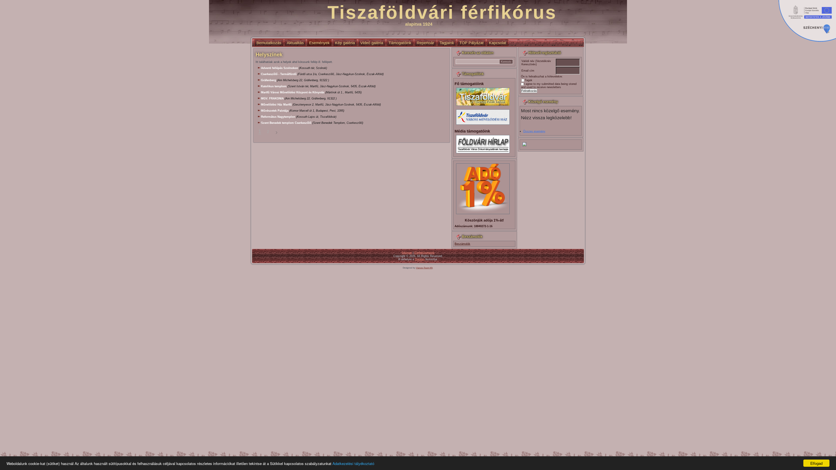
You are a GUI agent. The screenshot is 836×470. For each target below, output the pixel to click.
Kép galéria (345, 43)
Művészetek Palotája (274, 110)
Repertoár (425, 43)
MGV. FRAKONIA (272, 98)
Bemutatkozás (268, 43)
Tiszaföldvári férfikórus (442, 12)
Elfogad (816, 463)
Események (319, 43)
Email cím (527, 70)
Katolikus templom (274, 86)
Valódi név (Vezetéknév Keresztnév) (536, 62)
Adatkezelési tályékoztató (353, 463)
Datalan (420, 259)
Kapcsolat (497, 43)
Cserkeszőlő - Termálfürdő (279, 74)
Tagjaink (447, 43)
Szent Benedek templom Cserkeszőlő (286, 122)
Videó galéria (371, 43)
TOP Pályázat (471, 43)
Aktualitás (295, 43)
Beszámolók (462, 243)
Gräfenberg (268, 80)
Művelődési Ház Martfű (276, 104)
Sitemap (406, 252)
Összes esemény (534, 131)
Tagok (528, 80)
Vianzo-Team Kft (424, 268)
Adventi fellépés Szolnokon (279, 68)
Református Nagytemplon (278, 116)
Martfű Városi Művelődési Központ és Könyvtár (292, 92)
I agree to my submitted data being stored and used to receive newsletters (548, 85)
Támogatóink (400, 43)
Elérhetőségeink (424, 252)
